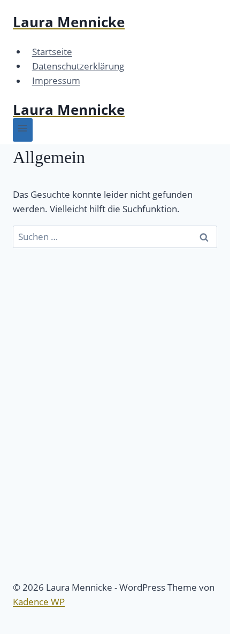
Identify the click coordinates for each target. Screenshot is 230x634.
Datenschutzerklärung (78, 66)
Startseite (52, 51)
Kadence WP (39, 602)
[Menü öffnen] (23, 129)
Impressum (56, 81)
